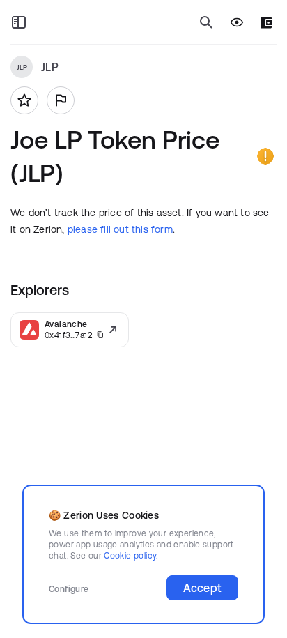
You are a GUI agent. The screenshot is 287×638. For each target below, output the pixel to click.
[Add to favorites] (24, 100)
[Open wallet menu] (266, 23)
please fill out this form (120, 229)
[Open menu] (19, 22)
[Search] (206, 22)
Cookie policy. (130, 555)
